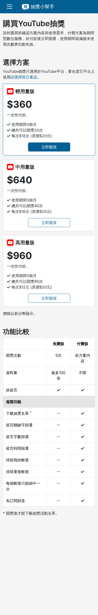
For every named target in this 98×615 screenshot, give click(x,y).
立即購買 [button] (49, 147)
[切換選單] (9, 6)
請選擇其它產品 (23, 77)
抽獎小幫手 (41, 7)
